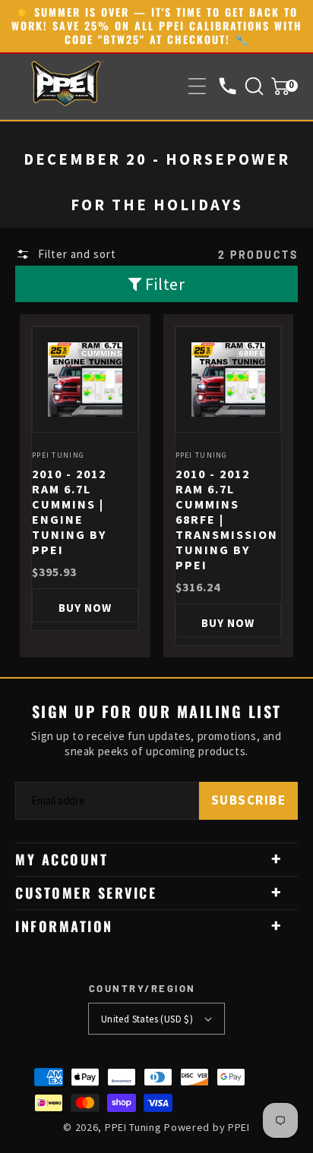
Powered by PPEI (207, 1127)
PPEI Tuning (133, 1127)
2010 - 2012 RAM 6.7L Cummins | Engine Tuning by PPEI (69, 511)
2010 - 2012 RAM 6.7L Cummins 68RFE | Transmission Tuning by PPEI (226, 519)
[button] (197, 86)
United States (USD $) (147, 1019)
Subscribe (248, 800)
